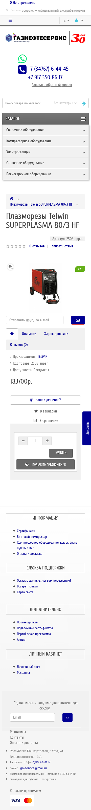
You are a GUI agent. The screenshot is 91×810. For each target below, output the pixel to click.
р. (65, 20)
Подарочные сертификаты (35, 628)
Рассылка (23, 672)
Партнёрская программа (34, 634)
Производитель (27, 622)
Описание (29, 333)
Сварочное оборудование (25, 130)
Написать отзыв (61, 246)
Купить (60, 452)
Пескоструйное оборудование (28, 174)
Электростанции (18, 152)
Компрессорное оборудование (29, 141)
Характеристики (56, 333)
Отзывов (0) (19, 344)
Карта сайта (25, 592)
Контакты (17, 737)
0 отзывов (37, 246)
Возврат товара (27, 586)
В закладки (47, 411)
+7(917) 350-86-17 (40, 762)
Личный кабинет (28, 667)
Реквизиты (18, 731)
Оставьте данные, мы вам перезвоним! (44, 580)
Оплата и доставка (29, 553)
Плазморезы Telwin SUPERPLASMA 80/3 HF (41, 204)
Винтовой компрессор (32, 537)
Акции (21, 640)
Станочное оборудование (25, 163)
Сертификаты (26, 531)
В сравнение (47, 420)
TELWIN (42, 356)
